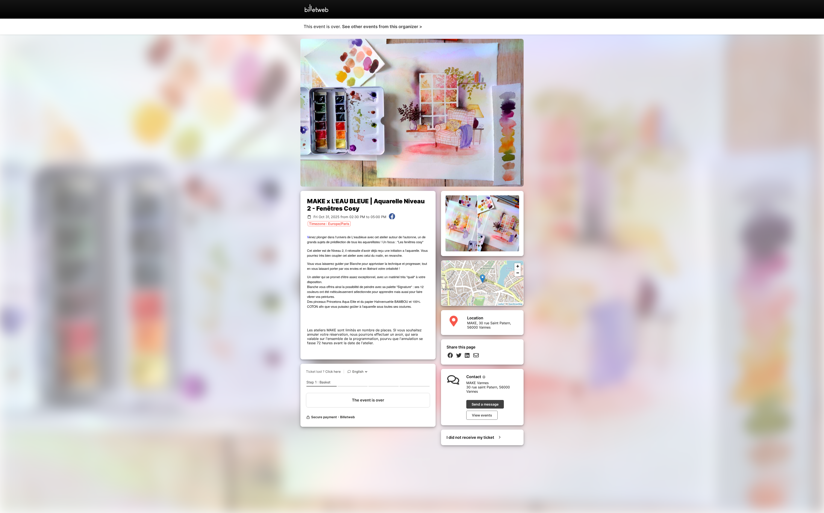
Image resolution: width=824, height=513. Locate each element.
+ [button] (517, 266)
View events (482, 415)
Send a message (485, 404)
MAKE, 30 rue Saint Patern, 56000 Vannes (489, 325)
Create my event (420, 458)
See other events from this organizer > (382, 26)
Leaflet (501, 304)
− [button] (517, 273)
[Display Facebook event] (392, 216)
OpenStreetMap (515, 304)
